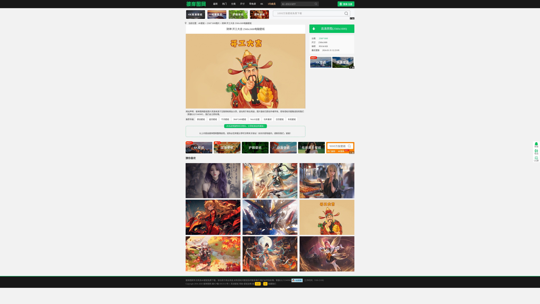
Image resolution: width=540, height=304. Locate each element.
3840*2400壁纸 (239, 119)
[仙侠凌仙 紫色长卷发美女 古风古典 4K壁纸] (213, 180)
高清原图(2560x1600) (334, 28)
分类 (233, 4)
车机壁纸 (292, 119)
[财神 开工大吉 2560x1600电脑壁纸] (327, 217)
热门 (224, 4)
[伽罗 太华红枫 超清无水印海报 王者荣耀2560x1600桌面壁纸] (270, 180)
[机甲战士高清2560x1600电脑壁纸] (270, 217)
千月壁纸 (225, 119)
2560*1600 (323, 38)
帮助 (241, 284)
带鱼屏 (252, 4)
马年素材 (268, 119)
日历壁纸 (280, 119)
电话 (536, 154)
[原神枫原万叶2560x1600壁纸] (213, 253)
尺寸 (242, 4)
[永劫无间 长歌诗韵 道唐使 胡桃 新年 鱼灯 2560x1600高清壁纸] (270, 253)
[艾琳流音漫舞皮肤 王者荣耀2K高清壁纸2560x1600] (327, 253)
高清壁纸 (235, 284)
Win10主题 (254, 119)
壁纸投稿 (248, 284)
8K (261, 4)
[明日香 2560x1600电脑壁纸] (213, 217)
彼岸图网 (196, 4)
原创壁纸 (201, 119)
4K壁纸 (201, 23)
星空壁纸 (213, 119)
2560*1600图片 (213, 23)
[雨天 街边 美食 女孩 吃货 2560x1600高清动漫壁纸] (327, 180)
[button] (346, 3)
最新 (215, 4)
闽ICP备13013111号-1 (221, 284)
